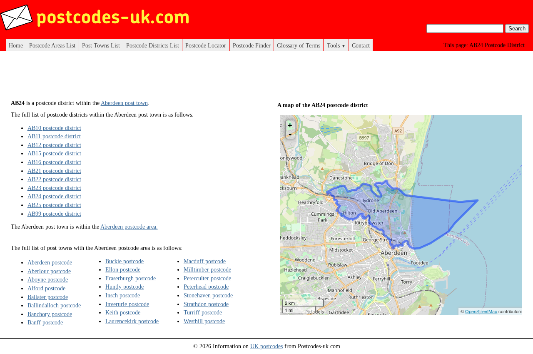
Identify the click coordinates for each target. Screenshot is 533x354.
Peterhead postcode (206, 286)
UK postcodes (266, 346)
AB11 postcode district (54, 136)
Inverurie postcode (127, 304)
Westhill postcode (204, 321)
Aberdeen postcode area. (129, 226)
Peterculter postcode (207, 278)
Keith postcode (122, 312)
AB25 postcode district (54, 205)
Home (16, 45)
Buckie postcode (124, 261)
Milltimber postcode (207, 269)
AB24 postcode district (54, 196)
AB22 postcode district (54, 179)
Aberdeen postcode (49, 262)
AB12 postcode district (54, 145)
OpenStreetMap (481, 311)
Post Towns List (101, 45)
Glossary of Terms (298, 45)
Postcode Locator (205, 45)
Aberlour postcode (49, 271)
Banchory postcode (49, 314)
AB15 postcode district (54, 153)
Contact (361, 45)
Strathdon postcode (206, 304)
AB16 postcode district (54, 162)
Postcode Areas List (52, 45)
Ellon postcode (122, 269)
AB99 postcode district (54, 213)
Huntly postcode (124, 286)
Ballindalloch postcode (54, 305)
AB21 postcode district (54, 170)
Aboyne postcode (47, 279)
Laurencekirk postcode (132, 321)
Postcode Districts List (152, 45)
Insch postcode (122, 295)
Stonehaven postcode (208, 295)
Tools (336, 45)
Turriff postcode (203, 312)
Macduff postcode (205, 261)
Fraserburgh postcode (130, 278)
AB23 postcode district (54, 187)
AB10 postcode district (54, 128)
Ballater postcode (47, 297)
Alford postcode (46, 288)
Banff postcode (45, 322)
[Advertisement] (162, 78)
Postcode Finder (252, 45)
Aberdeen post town (124, 103)
